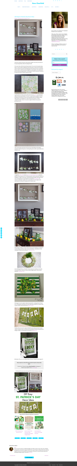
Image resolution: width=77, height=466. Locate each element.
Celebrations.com (31, 250)
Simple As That (30, 305)
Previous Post (12, 455)
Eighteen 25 (35, 330)
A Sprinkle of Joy (21, 271)
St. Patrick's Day (21, 18)
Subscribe (61, 465)
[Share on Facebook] (17, 438)
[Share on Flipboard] (1, 235)
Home (50, 465)
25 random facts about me (59, 41)
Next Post (47, 455)
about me (30, 452)
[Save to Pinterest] (29, 438)
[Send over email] (41, 438)
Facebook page (34, 367)
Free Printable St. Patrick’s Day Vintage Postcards (38, 432)
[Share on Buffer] (35, 438)
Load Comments (29, 457)
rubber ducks (21, 175)
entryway (35, 94)
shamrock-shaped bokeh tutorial (32, 175)
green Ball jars (36, 178)
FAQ (57, 465)
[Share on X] (23, 438)
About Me (54, 465)
